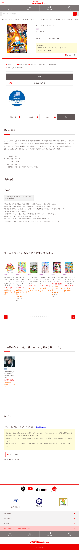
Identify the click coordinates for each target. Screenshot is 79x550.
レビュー (48, 117)
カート (69, 9)
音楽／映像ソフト (16, 19)
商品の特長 (13, 117)
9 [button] (46, 316)
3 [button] (34, 316)
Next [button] (73, 317)
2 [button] (32, 316)
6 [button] (40, 316)
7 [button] (42, 316)
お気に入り (49, 9)
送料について (23, 64)
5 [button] (38, 316)
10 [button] (48, 316)
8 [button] (44, 316)
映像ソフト (28, 19)
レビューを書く (72, 55)
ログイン (76, 3)
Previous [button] (6, 317)
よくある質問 (7, 518)
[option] (10, 280)
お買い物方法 (7, 513)
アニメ (37, 19)
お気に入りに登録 (39, 83)
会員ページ (30, 9)
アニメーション (40, 31)
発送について (12, 64)
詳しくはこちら (41, 427)
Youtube (30, 491)
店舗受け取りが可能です (15, 68)
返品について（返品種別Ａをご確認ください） (44, 64)
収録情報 (30, 117)
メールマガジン (54, 491)
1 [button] (30, 316)
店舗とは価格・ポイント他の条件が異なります (17, 528)
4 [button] (36, 316)
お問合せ (6, 523)
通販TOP (4, 19)
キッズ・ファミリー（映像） (51, 19)
